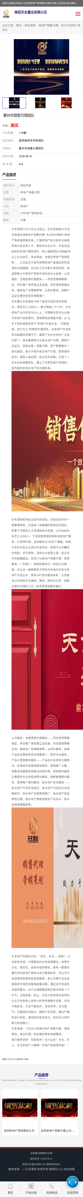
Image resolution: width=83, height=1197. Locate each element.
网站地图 (69, 1169)
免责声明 (42, 1169)
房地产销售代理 (48, 25)
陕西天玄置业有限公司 (33, 1164)
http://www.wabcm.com (15, 1059)
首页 (19, 25)
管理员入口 (56, 1169)
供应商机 (30, 25)
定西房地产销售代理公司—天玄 (22, 1130)
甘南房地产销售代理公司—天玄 (62, 1130)
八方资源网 (30, 1169)
